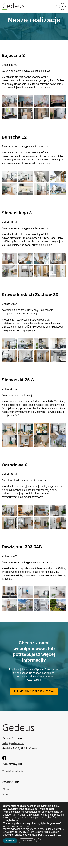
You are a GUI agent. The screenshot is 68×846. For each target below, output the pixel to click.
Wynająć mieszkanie (12, 771)
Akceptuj (10, 841)
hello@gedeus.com (13, 743)
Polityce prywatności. (50, 835)
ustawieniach (42, 832)
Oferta (5, 789)
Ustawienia (27, 841)
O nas (5, 794)
